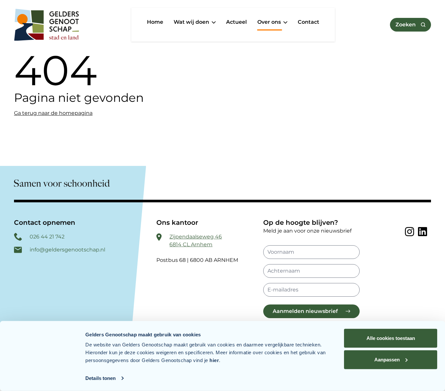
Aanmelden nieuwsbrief (305, 311)
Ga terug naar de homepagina (53, 113)
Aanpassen (387, 359)
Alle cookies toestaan (390, 338)
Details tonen (100, 378)
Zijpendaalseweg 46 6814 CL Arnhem (195, 241)
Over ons (269, 22)
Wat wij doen (192, 22)
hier (214, 360)
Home (155, 22)
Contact (308, 22)
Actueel (236, 22)
